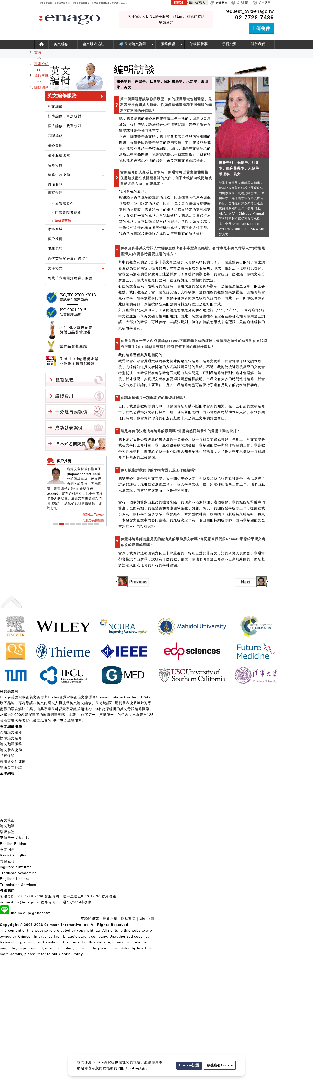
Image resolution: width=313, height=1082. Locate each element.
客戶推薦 (55, 239)
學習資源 (229, 44)
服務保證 (168, 44)
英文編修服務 (11, 726)
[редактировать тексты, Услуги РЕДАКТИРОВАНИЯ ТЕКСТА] (2, 814)
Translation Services (18, 884)
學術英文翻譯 (11, 767)
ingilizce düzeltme (16, 867)
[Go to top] (11, 611)
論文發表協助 (94, 44)
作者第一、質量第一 (97, 715)
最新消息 (111, 919)
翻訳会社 (7, 832)
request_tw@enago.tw (249, 11)
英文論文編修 (81, 703)
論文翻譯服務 (11, 744)
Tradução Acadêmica (18, 873)
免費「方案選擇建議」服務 (70, 278)
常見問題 (243, 2)
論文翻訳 (7, 826)
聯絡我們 (7, 890)
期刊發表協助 (126, 703)
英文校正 (7, 820)
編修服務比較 (59, 155)
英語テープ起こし (14, 838)
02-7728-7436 (30, 896)
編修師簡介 (64, 204)
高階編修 (55, 136)
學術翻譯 (102, 703)
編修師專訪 (63, 220)
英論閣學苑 (90, 919)
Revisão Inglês (13, 855)
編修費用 (55, 145)
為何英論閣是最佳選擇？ (68, 258)
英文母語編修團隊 (134, 709)
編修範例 (55, 165)
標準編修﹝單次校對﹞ (66, 116)
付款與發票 (199, 44)
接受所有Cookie (220, 1065)
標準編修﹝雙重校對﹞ (66, 126)
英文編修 (61, 44)
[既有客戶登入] (189, 3)
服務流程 (55, 249)
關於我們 (258, 44)
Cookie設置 (189, 1065)
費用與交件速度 (13, 761)
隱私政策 (128, 919)
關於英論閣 (9, 691)
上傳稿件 (261, 28)
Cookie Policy (71, 954)
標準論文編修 (11, 738)
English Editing (13, 843)
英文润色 (7, 849)
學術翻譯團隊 (54, 715)
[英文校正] (41, 44)
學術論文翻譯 (134, 44)
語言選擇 (264, 2)
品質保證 (7, 756)
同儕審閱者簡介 (68, 212)
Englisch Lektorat (15, 879)
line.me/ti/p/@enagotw (30, 913)
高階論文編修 (11, 732)
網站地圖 (146, 919)
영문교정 (7, 861)
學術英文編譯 (64, 720)
